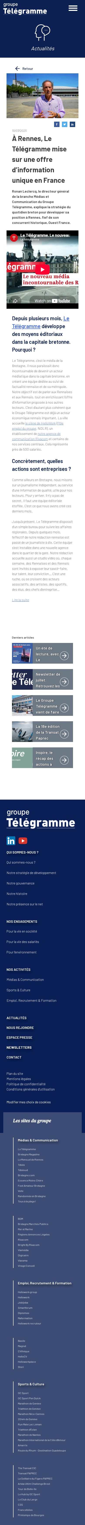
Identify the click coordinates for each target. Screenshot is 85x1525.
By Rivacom (32, 1244)
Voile (20, 1190)
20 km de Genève (27, 1419)
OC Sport (23, 1392)
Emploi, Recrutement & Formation (31, 1000)
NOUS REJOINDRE (20, 1027)
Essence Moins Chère (30, 1180)
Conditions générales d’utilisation (31, 1089)
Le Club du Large (27, 1499)
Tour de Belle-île (27, 1488)
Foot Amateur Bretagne (31, 1185)
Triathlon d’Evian (27, 1429)
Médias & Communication (25, 979)
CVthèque (23, 1351)
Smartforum (25, 1307)
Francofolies (25, 1509)
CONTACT (14, 1057)
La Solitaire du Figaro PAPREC (35, 1478)
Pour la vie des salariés (23, 941)
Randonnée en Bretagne (32, 1196)
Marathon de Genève (29, 1403)
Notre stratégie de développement (31, 873)
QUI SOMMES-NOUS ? (22, 852)
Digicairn (23, 1255)
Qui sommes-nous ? (21, 862)
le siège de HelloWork (40, 423)
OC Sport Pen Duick (29, 1398)
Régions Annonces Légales (34, 1234)
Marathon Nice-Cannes (31, 1413)
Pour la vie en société (22, 931)
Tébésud (23, 1169)
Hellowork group (27, 1291)
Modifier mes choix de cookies (29, 1102)
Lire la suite (20, 600)
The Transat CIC (27, 1468)
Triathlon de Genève (29, 1408)
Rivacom (23, 1239)
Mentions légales (19, 1079)
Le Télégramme (27, 1149)
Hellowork (23, 1297)
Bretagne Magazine (28, 1154)
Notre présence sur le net (25, 904)
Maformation (25, 1318)
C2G (20, 1504)
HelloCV (22, 1356)
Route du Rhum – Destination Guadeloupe (42, 1450)
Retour (27, 68)
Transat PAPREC (27, 1473)
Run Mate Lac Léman (30, 1424)
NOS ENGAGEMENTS (22, 921)
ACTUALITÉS (17, 1018)
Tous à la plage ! (27, 1201)
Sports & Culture (18, 990)
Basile (21, 1340)
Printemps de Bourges (31, 1515)
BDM (20, 1218)
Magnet (22, 1345)
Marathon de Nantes (29, 1434)
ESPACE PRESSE (19, 1037)
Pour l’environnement (22, 952)
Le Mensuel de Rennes (30, 1159)
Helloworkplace (27, 1361)
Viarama (22, 1260)
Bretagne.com (26, 1175)
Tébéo (21, 1164)
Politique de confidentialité (26, 1084)
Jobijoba (23, 1302)
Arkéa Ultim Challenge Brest (34, 1483)
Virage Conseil (26, 1265)
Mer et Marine (25, 1229)
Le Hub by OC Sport (29, 1494)
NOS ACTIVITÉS (19, 969)
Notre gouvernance (20, 883)
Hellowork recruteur (29, 1323)
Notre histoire (17, 893)
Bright (22, 1244)
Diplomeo (23, 1312)
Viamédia (23, 1250)
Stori (21, 1366)
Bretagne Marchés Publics (33, 1223)
